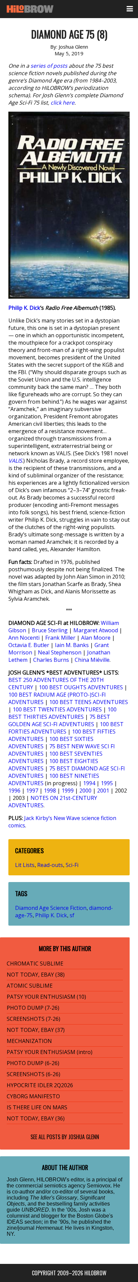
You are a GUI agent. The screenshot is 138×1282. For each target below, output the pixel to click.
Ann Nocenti (24, 637)
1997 (32, 790)
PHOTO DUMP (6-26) (33, 1063)
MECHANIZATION (29, 1041)
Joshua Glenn (83, 1137)
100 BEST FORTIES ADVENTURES (66, 727)
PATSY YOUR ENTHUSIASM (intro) (49, 1052)
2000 (85, 790)
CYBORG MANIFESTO (33, 1096)
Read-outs (50, 865)
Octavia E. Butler (28, 645)
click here (62, 102)
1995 (107, 783)
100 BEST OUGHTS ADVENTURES (81, 687)
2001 (103, 790)
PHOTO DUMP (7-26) (33, 1007)
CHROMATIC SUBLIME (35, 963)
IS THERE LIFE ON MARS (37, 1107)
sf (72, 915)
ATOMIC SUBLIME (30, 985)
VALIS (15, 460)
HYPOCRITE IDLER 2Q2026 (40, 1085)
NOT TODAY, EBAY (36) (36, 1118)
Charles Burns (51, 659)
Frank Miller (60, 637)
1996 (14, 790)
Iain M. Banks (72, 645)
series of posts (48, 65)
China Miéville (92, 659)
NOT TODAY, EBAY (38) (36, 974)
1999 (68, 790)
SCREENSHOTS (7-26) (33, 1019)
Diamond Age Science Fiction (50, 908)
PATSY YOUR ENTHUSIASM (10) (46, 996)
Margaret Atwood (95, 630)
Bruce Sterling (50, 630)
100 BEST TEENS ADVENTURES (88, 702)
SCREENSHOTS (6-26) (33, 1074)
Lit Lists (24, 865)
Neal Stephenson (59, 652)
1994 (89, 783)
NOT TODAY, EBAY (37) (36, 1030)
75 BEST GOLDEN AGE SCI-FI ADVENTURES (59, 720)
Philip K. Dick (24, 307)
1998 (50, 790)
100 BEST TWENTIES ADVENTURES (57, 709)
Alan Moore (96, 637)
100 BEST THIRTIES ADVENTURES (62, 713)
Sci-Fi (72, 865)
